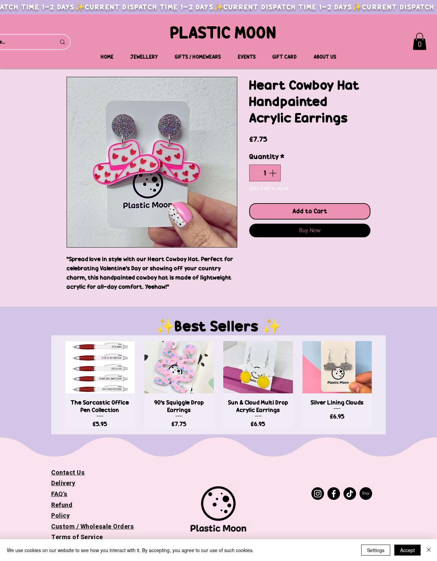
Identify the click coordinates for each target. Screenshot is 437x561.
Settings (375, 550)
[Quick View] (100, 367)
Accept (407, 550)
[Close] (429, 550)
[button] (419, 41)
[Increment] (273, 173)
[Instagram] (317, 493)
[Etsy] (366, 493)
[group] (218, 385)
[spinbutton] (265, 173)
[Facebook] (333, 493)
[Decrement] (256, 173)
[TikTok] (349, 493)
